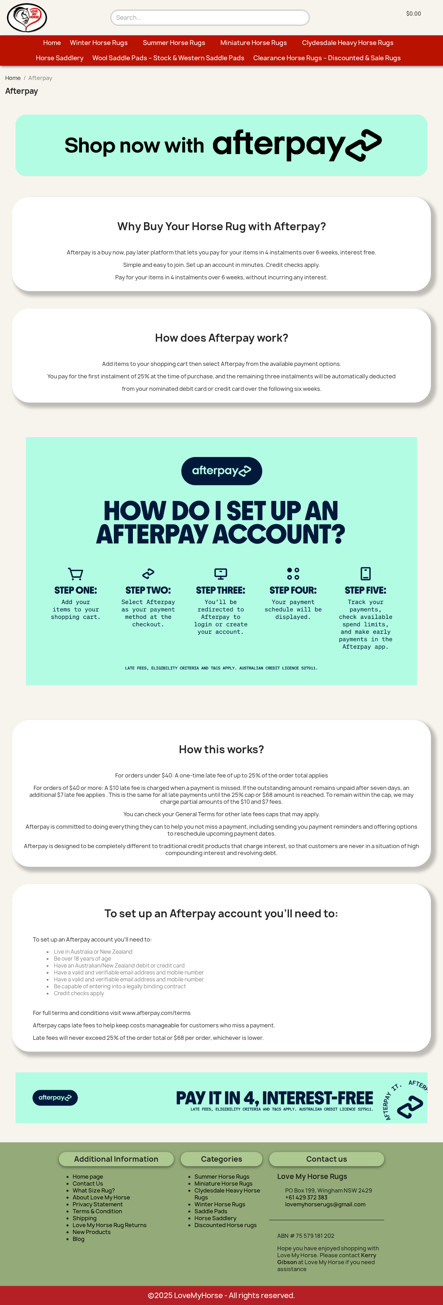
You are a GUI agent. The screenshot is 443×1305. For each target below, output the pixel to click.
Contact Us (88, 1183)
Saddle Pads (211, 1211)
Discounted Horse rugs (226, 1225)
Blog (78, 1239)
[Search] (301, 17)
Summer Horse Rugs (174, 42)
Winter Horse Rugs (99, 42)
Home (52, 42)
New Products (92, 1232)
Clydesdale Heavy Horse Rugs (348, 42)
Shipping (85, 1218)
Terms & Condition (97, 1211)
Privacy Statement (98, 1204)
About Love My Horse (101, 1197)
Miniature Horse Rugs (253, 42)
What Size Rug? (94, 1190)
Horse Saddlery (59, 58)
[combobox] (197, 17)
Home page (88, 1176)
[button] (409, 13)
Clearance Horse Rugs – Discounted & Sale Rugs (327, 58)
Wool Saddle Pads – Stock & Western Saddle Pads (168, 58)
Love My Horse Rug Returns (110, 1225)
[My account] (363, 14)
